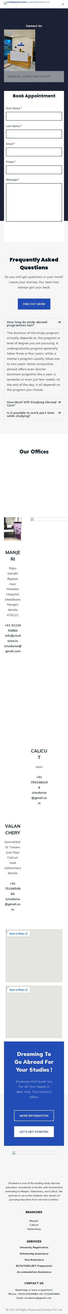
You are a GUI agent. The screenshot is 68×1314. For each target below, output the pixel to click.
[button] (34, 323)
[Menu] (63, 4)
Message (13, 179)
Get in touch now (26, 230)
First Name (14, 108)
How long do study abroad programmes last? (27, 323)
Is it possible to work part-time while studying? (30, 414)
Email (10, 144)
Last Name (14, 126)
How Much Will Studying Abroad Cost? (31, 403)
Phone (11, 161)
